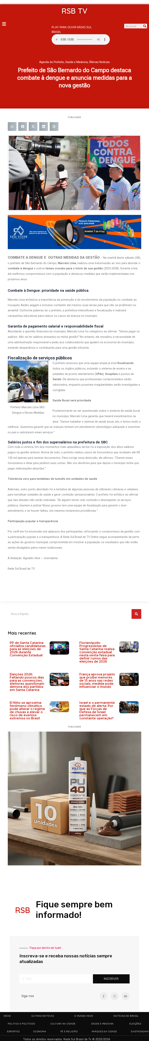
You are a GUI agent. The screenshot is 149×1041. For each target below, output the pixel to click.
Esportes (13, 1031)
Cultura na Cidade (62, 1023)
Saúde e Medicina (76, 62)
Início (7, 1016)
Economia (39, 1031)
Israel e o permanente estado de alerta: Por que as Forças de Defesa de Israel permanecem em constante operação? (97, 710)
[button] (12, 126)
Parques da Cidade (104, 1031)
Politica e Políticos (21, 1023)
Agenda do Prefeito (51, 62)
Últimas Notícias (99, 62)
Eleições (135, 1023)
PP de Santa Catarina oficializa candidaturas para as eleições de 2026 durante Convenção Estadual (28, 649)
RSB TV (74, 11)
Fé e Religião (69, 1031)
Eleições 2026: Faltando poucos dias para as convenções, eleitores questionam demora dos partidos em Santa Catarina (27, 682)
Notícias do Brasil (126, 1016)
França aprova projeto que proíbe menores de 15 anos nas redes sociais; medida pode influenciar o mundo (97, 680)
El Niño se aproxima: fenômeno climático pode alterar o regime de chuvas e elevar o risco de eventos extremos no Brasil (27, 710)
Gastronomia (140, 1031)
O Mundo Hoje (83, 1016)
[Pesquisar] (144, 26)
